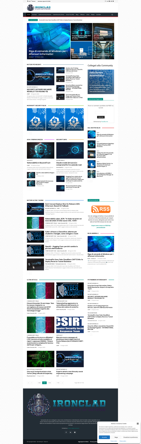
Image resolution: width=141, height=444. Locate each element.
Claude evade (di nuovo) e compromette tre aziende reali (69, 164)
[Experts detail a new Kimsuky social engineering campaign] (70, 359)
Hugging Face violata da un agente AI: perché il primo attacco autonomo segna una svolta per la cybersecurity (75, 179)
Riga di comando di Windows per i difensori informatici (105, 135)
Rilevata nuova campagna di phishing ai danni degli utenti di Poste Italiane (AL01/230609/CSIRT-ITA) (70, 340)
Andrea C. (93, 258)
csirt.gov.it (59, 335)
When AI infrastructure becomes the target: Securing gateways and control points (55, 126)
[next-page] (31, 133)
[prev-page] (28, 133)
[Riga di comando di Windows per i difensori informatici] (48, 41)
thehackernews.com (60, 264)
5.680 (39, 382)
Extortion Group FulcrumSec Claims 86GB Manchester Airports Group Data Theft (101, 287)
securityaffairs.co (32, 87)
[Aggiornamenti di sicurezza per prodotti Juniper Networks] (31, 183)
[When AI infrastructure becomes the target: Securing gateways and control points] (55, 119)
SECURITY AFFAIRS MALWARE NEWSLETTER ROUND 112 (39, 90)
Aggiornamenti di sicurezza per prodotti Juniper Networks (44, 182)
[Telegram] (109, 1)
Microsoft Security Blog (36, 125)
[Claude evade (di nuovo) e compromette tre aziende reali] (70, 150)
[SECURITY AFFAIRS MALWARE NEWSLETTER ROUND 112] (40, 76)
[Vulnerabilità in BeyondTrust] (40, 150)
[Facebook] (105, 1)
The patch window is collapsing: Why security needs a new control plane (74, 127)
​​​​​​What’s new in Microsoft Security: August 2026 (36, 127)
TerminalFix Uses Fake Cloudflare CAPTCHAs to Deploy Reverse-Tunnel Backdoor (73, 78)
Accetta (104, 437)
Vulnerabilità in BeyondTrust (38, 163)
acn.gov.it (30, 160)
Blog (30, 48)
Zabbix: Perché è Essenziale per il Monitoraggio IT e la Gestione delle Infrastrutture (105, 155)
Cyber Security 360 (62, 223)
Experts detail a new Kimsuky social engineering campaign (69, 372)
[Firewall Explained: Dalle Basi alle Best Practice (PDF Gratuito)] (81, 32)
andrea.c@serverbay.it (73, 428)
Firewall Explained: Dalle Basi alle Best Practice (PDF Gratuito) (105, 145)
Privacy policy (114, 441)
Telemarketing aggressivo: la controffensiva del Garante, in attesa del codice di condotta (67, 305)
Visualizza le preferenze (130, 437)
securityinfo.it (60, 160)
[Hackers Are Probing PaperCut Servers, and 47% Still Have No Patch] (60, 70)
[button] (138, 423)
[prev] (109, 20)
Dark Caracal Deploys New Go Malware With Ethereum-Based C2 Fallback (62, 205)
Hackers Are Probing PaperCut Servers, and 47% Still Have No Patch (74, 69)
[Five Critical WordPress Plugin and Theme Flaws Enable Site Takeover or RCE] (60, 97)
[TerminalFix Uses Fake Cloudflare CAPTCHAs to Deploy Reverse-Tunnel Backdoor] (60, 79)
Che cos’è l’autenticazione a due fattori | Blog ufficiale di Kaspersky (39, 372)
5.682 (49, 382)
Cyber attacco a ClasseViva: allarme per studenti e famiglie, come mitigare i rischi (61, 233)
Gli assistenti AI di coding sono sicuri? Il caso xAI (73, 186)
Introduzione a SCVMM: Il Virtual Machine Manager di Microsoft (105, 175)
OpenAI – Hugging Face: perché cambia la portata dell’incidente (61, 247)
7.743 (58, 382)
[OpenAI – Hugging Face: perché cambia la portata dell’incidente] (35, 250)
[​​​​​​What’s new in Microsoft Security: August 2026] (36, 119)
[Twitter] (111, 1)
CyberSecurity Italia (51, 223)
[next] (112, 20)
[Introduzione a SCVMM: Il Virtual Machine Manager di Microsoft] (103, 50)
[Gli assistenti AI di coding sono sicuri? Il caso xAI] (60, 188)
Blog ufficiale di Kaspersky (34, 369)
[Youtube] (113, 1)
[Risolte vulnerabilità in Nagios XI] (31, 175)
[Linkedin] (107, 1)
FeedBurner (104, 121)
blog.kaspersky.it (31, 376)
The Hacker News (50, 263)
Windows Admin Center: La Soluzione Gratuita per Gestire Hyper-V (105, 165)
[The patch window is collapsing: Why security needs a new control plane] (74, 119)
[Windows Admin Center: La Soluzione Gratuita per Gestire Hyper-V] (81, 50)
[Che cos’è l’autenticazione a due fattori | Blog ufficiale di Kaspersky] (40, 359)
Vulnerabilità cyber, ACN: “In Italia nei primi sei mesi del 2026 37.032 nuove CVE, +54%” (63, 220)
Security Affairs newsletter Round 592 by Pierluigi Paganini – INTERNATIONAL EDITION (62, 20)
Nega (116, 437)
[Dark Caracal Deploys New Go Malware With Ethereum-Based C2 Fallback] (35, 209)
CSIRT (28, 94)
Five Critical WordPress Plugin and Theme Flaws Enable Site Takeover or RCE (74, 96)
